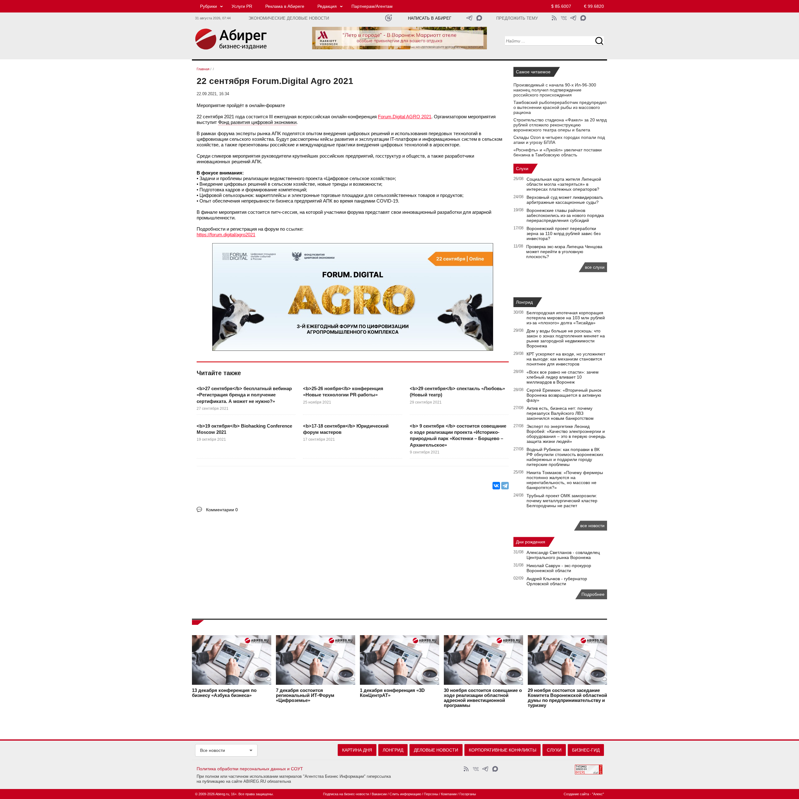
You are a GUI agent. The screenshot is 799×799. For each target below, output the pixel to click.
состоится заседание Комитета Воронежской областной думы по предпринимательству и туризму (567, 698)
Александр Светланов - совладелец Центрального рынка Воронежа (563, 555)
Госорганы (467, 794)
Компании (449, 794)
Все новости (212, 750)
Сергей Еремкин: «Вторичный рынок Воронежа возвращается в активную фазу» (564, 395)
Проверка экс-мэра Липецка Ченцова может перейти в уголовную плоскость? (564, 251)
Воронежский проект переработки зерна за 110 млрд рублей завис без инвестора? (563, 233)
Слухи (522, 168)
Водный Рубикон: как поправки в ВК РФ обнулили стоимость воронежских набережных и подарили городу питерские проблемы (565, 457)
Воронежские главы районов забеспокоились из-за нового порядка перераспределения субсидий (565, 215)
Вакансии (379, 794)
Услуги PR (242, 6)
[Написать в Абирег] (479, 18)
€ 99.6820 (594, 6)
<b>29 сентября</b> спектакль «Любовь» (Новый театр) (457, 391)
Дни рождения (530, 541)
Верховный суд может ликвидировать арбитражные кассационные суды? (565, 200)
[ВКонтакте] (496, 485)
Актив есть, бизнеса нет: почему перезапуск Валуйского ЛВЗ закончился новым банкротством (560, 413)
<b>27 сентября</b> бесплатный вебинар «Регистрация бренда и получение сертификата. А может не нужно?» (244, 395)
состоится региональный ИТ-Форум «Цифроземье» (305, 695)
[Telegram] (505, 485)
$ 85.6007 (561, 6)
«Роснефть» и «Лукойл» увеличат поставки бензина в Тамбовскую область (557, 152)
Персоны (431, 794)
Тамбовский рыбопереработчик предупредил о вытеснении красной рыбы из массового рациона (559, 107)
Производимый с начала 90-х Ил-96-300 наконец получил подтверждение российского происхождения (554, 89)
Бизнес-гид (586, 750)
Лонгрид (524, 302)
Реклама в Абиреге (284, 6)
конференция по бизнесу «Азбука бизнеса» (224, 693)
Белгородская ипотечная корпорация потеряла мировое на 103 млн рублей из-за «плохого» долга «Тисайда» (566, 317)
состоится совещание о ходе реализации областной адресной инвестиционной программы (483, 698)
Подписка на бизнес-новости (346, 794)
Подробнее (593, 594)
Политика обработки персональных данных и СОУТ (250, 768)
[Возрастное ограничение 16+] (388, 18)
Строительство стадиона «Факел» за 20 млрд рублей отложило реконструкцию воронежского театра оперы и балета (560, 124)
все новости (592, 525)
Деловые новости (436, 750)
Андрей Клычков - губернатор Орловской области (557, 581)
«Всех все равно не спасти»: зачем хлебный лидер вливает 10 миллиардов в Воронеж (563, 377)
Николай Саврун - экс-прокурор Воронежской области (559, 568)
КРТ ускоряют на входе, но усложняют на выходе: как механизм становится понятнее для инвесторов (566, 358)
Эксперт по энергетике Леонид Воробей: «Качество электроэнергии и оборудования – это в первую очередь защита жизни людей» (566, 434)
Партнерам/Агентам (372, 6)
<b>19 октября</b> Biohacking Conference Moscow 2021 (244, 429)
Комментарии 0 (222, 509)
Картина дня (357, 750)
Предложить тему (517, 18)
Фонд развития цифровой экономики (257, 122)
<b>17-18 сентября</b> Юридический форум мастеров (346, 429)
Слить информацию (405, 794)
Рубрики (208, 6)
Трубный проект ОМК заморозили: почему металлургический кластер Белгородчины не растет (562, 500)
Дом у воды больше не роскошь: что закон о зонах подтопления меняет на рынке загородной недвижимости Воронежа (566, 338)
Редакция (327, 6)
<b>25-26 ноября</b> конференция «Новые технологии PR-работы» (343, 391)
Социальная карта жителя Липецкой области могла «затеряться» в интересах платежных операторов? (564, 184)
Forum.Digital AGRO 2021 (404, 116)
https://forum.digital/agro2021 (226, 234)
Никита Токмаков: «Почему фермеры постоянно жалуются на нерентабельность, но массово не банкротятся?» (565, 480)
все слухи (595, 267)
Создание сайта (576, 794)
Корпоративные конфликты (502, 750)
